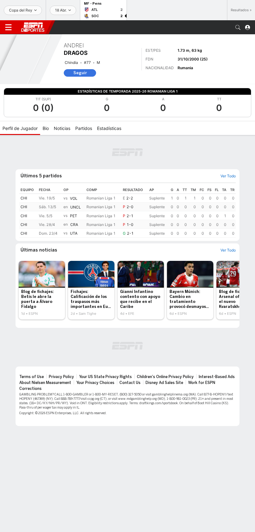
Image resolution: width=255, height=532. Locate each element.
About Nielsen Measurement (45, 383)
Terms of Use (31, 377)
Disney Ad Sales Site (164, 383)
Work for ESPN (201, 383)
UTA (73, 233)
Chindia (71, 62)
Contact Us (130, 383)
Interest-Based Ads (217, 377)
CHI (24, 198)
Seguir (80, 72)
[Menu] (8, 27)
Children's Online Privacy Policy (165, 377)
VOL (73, 198)
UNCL (75, 207)
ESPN (32, 27)
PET (73, 215)
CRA (74, 224)
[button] (237, 27)
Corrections (30, 388)
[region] (127, 212)
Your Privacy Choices (95, 383)
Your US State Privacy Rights (105, 377)
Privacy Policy (61, 377)
